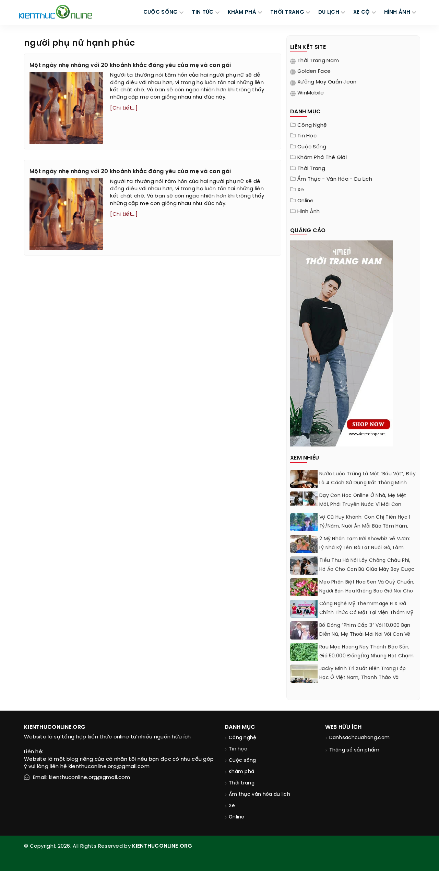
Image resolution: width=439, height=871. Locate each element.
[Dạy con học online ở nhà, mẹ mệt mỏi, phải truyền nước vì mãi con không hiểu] (304, 498)
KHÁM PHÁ (242, 12)
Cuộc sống (312, 147)
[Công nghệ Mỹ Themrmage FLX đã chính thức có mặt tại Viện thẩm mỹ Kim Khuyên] (304, 609)
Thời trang (311, 168)
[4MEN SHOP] (341, 343)
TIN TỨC (202, 12)
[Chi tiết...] (124, 108)
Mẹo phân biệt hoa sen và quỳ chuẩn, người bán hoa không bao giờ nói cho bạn (367, 591)
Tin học (307, 136)
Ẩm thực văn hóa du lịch (259, 794)
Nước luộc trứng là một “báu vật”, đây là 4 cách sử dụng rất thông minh (367, 479)
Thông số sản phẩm (354, 750)
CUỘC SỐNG (160, 12)
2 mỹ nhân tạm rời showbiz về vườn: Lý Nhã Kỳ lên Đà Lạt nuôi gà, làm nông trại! (364, 547)
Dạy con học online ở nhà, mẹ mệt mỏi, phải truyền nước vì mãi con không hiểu (362, 504)
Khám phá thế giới (322, 157)
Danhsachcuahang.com (359, 737)
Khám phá (241, 771)
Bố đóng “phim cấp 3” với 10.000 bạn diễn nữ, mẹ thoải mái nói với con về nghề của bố (365, 634)
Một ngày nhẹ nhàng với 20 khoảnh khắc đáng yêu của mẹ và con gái (130, 65)
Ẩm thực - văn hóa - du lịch (334, 179)
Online (305, 201)
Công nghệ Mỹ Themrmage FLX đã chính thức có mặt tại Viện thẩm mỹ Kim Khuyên (366, 612)
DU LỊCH (328, 12)
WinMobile (310, 93)
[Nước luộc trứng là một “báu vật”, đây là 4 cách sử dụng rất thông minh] (304, 481)
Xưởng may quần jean (327, 82)
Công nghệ (312, 125)
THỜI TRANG (287, 12)
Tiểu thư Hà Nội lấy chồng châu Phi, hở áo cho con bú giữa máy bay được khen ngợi (366, 569)
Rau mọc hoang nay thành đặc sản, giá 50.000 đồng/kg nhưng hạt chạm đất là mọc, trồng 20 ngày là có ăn (366, 656)
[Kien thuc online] (55, 11)
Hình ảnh (397, 12)
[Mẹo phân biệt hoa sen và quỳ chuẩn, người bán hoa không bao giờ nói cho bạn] (304, 590)
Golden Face (314, 71)
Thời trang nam (318, 61)
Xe (300, 190)
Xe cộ (361, 12)
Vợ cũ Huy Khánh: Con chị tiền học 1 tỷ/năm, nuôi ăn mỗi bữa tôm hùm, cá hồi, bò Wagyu (365, 526)
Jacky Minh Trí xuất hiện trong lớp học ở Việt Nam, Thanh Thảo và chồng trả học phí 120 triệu (362, 677)
